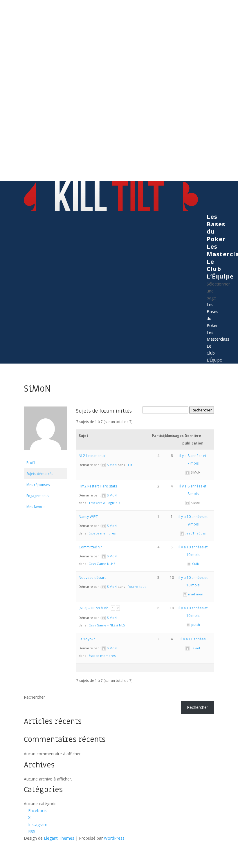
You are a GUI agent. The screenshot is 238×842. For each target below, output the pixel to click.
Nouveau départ (92, 577)
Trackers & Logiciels (104, 502)
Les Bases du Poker (216, 228)
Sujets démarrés (39, 473)
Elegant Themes (59, 838)
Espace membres (102, 533)
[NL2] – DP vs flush (94, 608)
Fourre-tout (136, 586)
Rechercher (34, 697)
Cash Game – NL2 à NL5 (107, 625)
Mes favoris (35, 506)
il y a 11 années (193, 639)
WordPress (114, 838)
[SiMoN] (45, 454)
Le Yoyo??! (87, 639)
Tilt (129, 464)
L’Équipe (220, 276)
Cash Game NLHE (102, 563)
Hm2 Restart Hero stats (98, 486)
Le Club (214, 265)
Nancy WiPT (88, 516)
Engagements (37, 495)
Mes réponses (38, 484)
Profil (30, 462)
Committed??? (90, 547)
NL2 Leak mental (92, 455)
